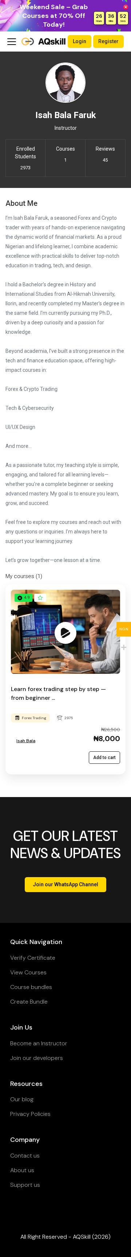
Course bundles (31, 987)
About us (22, 1170)
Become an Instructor (38, 1043)
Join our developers (36, 1058)
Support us (25, 1185)
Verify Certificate (32, 958)
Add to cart (104, 757)
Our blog (21, 1099)
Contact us (25, 1155)
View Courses (28, 972)
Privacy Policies (30, 1114)
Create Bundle (29, 1001)
